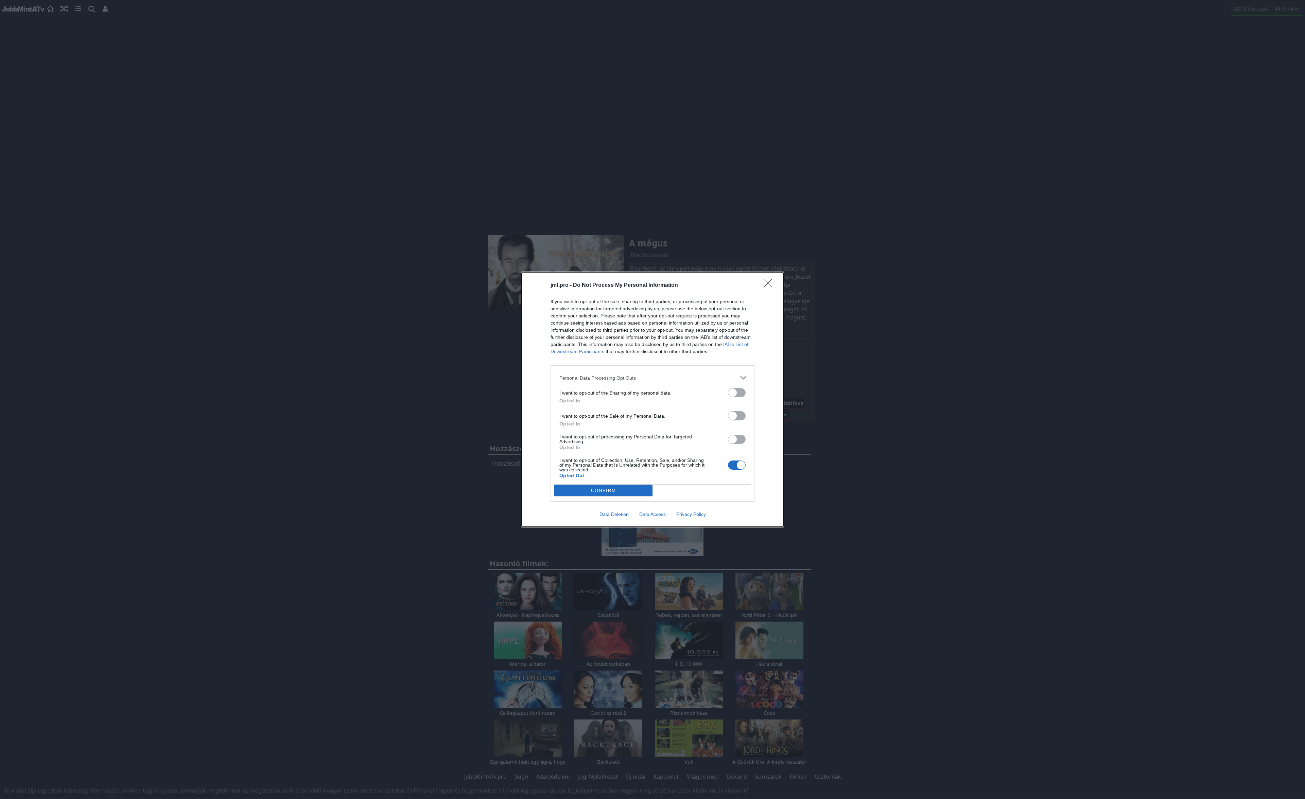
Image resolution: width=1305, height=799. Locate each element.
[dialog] (652, 399)
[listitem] (652, 377)
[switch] (737, 392)
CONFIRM (603, 490)
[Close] (770, 285)
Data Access (652, 514)
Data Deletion (614, 514)
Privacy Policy (691, 514)
